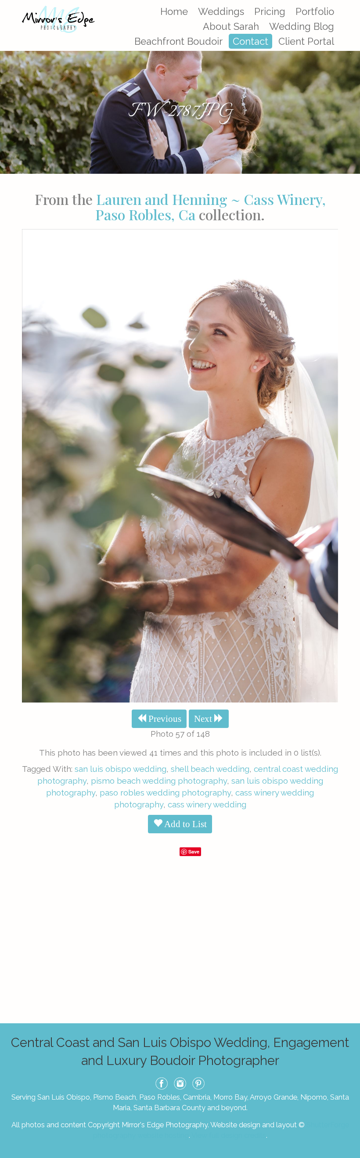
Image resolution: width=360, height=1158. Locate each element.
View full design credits (228, 1135)
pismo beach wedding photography (159, 780)
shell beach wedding (210, 769)
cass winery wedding (207, 804)
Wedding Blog (301, 26)
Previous (163, 718)
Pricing (269, 11)
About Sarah (231, 26)
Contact (250, 41)
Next (204, 718)
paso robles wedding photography (165, 792)
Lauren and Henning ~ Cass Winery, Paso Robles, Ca (210, 207)
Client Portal (306, 41)
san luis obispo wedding (120, 769)
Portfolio (314, 11)
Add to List (184, 824)
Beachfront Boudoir (178, 41)
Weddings (221, 11)
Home (174, 11)
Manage (348, 4)
